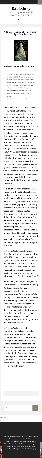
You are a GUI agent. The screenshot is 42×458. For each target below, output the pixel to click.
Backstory (21, 8)
